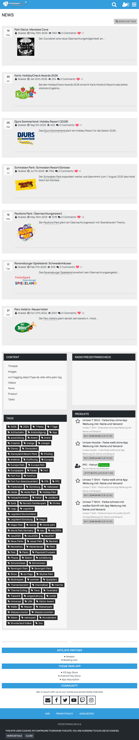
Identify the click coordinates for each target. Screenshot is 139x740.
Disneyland (31, 448)
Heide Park (30, 492)
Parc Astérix (50, 318)
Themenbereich (19, 584)
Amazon (70, 656)
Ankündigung (38, 432)
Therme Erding (19, 590)
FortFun (31, 475)
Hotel (38, 497)
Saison (28, 557)
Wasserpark (45, 606)
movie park (49, 524)
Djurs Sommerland (54, 130)
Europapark (17, 470)
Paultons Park (51, 222)
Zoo (40, 623)
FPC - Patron (90, 464)
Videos (12, 382)
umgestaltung (35, 595)
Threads (13, 366)
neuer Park (36, 541)
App (54, 432)
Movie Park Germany (22, 530)
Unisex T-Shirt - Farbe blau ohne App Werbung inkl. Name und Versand (105, 422)
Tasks (11, 399)
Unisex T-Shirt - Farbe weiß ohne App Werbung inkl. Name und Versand (105, 481)
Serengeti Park (42, 568)
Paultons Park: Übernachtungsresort (38, 213)
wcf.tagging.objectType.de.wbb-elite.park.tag (35, 377)
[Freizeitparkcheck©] (57, 4)
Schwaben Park (52, 176)
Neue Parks (17, 541)
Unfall (52, 595)
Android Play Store (70, 675)
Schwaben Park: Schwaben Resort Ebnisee (42, 167)
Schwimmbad (18, 563)
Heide (14, 492)
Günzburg (34, 486)
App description (70, 679)
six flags (28, 574)
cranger (45, 443)
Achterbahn (17, 432)
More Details (14, 735)
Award (34, 437)
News (11, 388)
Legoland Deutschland (23, 514)
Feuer (33, 470)
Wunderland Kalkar (21, 623)
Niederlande (36, 546)
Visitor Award (46, 601)
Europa (48, 459)
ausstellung (17, 437)
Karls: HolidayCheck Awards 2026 (36, 75)
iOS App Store (70, 672)
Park (13, 552)
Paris (52, 546)
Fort (45, 470)
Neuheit (53, 541)
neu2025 (16, 535)
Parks (25, 552)
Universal (16, 601)
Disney (14, 448)
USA (30, 601)
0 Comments (68, 33)
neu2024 (56, 530)
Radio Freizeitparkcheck (93, 357)
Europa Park (38, 465)
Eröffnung (32, 459)
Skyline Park (46, 574)
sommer (34, 579)
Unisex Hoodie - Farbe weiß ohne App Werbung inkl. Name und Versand (105, 444)
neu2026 (33, 535)
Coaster (15, 443)
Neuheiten (17, 546)
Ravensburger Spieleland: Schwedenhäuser (42, 263)
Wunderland (49, 617)
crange (30, 443)
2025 (26, 426)
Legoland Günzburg (22, 519)
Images (12, 371)
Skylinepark (17, 579)
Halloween (52, 486)
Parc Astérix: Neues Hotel (31, 309)
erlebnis (15, 459)
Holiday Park (49, 492)
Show (14, 574)
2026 (13, 426)
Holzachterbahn (20, 497)
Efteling (48, 454)
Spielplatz (51, 579)
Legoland (28, 508)
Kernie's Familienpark (34, 503)
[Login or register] (126, 4)
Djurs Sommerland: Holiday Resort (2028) (41, 121)
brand (47, 437)
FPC (57, 481)
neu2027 (49, 535)
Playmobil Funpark (45, 552)
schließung (45, 557)
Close (29, 735)
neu (42, 530)
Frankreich (16, 486)
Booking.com (70, 660)
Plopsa (14, 557)
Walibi (14, 606)
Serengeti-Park (19, 568)
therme (59, 584)
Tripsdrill (15, 595)
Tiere (37, 590)
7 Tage (54, 426)
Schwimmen (38, 563)
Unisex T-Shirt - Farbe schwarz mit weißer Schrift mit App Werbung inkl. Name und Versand (105, 505)
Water (14, 617)
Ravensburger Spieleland (58, 272)
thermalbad (41, 584)
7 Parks (40, 426)
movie (32, 524)
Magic (42, 519)
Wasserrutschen (44, 612)
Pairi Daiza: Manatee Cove (31, 29)
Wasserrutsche (19, 612)
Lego (13, 508)
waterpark (30, 617)
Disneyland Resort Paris (24, 454)
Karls (13, 503)
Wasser (28, 606)
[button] (134, 4)
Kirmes (56, 503)
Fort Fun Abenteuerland (24, 481)
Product (12, 393)
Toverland (51, 590)
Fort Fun (15, 475)
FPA (46, 481)
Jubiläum (53, 497)
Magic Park (17, 524)
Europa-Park (17, 465)
